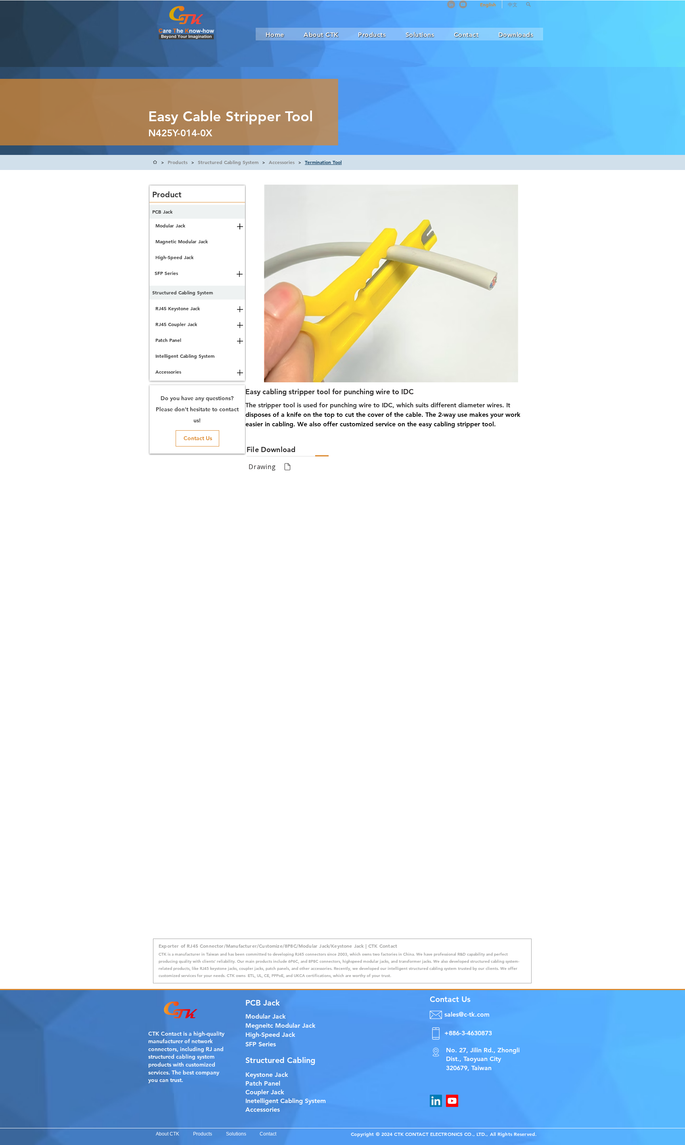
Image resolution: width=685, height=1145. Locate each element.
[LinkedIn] (451, 4)
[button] (528, 4)
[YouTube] (463, 4)
